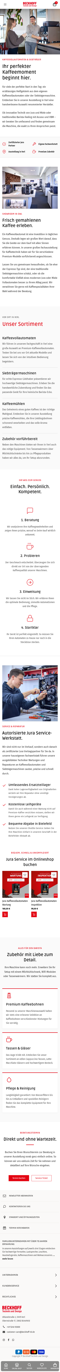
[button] (5, 914)
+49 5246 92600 (13, 1327)
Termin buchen (18, 1178)
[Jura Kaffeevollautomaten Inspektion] (44, 884)
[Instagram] (4, 1340)
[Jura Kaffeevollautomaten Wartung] (15, 884)
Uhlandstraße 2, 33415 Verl (13, 1317)
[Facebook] (8, 1339)
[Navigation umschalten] (5, 4)
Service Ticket (41, 1178)
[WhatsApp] (13, 1340)
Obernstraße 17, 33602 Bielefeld (16, 1320)
